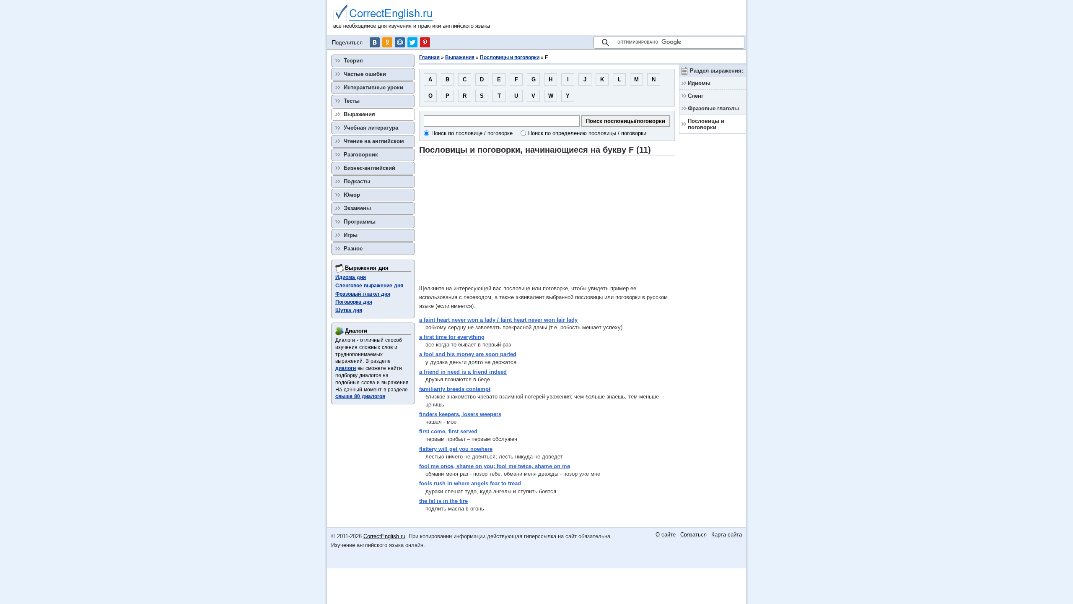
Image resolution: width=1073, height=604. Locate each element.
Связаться (693, 535)
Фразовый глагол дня (362, 294)
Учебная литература (371, 128)
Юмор (352, 195)
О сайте (666, 535)
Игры (351, 235)
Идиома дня (350, 277)
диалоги (345, 368)
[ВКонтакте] (375, 42)
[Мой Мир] (400, 42)
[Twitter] (412, 42)
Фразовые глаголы (713, 108)
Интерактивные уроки (373, 87)
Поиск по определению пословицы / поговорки (587, 133)
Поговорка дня (353, 302)
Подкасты (357, 181)
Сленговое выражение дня (369, 286)
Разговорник (361, 154)
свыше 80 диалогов (360, 396)
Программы (360, 222)
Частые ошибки (365, 74)
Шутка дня (348, 310)
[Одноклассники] (387, 42)
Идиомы (699, 83)
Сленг (695, 96)
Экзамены (357, 208)
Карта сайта (726, 535)
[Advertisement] (547, 220)
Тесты (352, 101)
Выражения (459, 57)
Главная (429, 57)
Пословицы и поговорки (509, 57)
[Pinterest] (425, 42)
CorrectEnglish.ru (384, 536)
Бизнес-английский (369, 168)
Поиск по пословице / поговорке (472, 133)
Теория (353, 60)
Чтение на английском (374, 141)
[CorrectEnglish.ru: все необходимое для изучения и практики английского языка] (411, 17)
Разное (353, 248)
